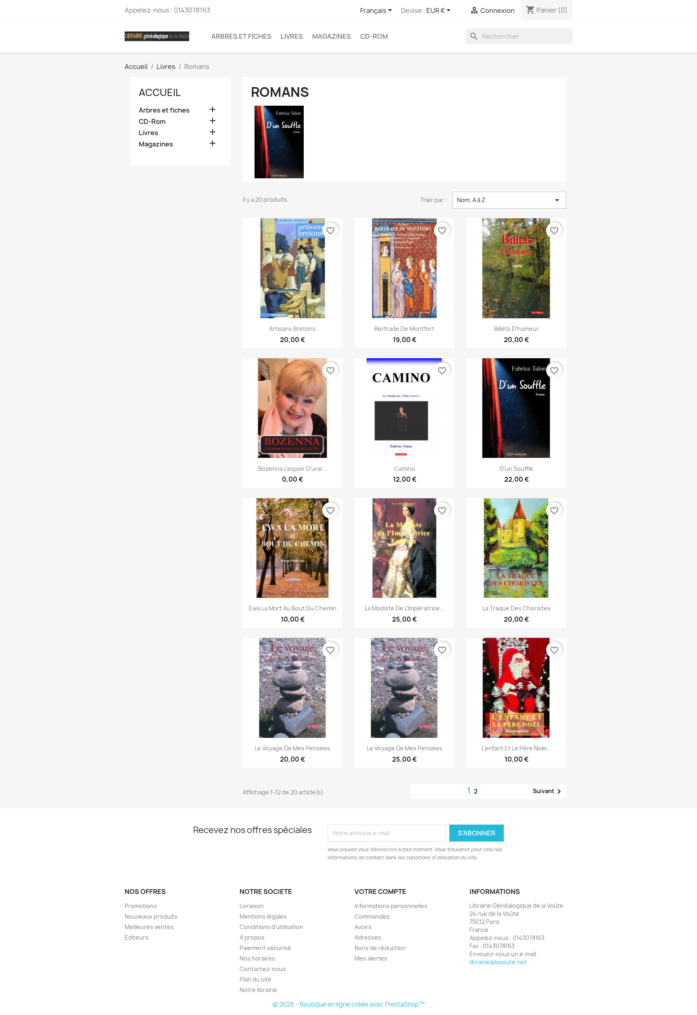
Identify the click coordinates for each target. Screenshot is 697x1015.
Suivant (548, 791)
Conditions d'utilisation (271, 927)
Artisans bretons (292, 328)
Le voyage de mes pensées (292, 748)
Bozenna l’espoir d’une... (292, 468)
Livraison (252, 906)
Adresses (368, 937)
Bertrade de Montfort (404, 328)
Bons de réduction (380, 948)
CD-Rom (374, 36)
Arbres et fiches (241, 36)
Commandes (372, 916)
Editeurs (136, 937)
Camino (404, 468)
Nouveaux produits (151, 916)
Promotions (141, 906)
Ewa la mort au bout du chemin (292, 608)
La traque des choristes (516, 608)
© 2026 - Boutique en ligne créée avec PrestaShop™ (349, 1004)
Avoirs (363, 927)
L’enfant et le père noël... (516, 748)
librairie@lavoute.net (498, 962)
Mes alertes (371, 958)
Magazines (331, 36)
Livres (292, 36)
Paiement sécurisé (265, 948)
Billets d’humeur (516, 328)
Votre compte (380, 891)
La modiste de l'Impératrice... (404, 608)
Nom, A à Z (509, 200)
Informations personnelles (391, 906)
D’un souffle (516, 468)
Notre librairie (258, 990)
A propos (252, 937)
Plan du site (255, 979)
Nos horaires (257, 958)
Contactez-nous (263, 969)
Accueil (160, 92)
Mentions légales (263, 916)
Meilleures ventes (149, 927)
